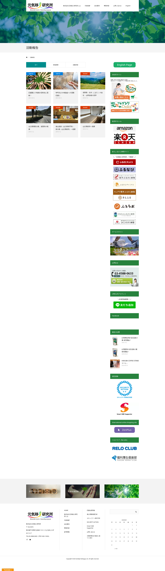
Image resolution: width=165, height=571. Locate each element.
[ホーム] (27, 57)
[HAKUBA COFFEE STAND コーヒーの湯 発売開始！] (115, 364)
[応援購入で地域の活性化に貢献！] (38, 80)
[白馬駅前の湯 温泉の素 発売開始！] (115, 353)
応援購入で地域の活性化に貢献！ (38, 94)
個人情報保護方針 (92, 514)
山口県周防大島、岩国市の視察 (38, 127)
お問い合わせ (117, 6)
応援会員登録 (91, 510)
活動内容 (75, 65)
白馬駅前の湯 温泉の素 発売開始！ (129, 350)
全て (36, 65)
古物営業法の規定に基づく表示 (93, 537)
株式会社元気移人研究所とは (72, 6)
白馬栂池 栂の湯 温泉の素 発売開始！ (130, 339)
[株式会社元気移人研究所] (40, 6)
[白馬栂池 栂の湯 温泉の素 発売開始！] (115, 341)
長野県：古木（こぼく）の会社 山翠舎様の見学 (93, 93)
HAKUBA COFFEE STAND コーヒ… (130, 362)
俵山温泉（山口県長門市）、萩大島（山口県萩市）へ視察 (66, 127)
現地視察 (55, 65)
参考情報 (67, 532)
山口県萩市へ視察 (89, 126)
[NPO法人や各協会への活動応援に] (65, 80)
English (128, 6)
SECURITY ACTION (93, 522)
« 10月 (115, 548)
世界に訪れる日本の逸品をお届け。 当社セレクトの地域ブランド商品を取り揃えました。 (124, 80)
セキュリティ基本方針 (93, 518)
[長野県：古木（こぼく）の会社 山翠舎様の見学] (92, 80)
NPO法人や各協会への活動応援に (65, 94)
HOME (66, 510)
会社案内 (97, 6)
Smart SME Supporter (90, 527)
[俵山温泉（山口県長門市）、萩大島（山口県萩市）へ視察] (65, 114)
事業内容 (106, 6)
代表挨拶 (87, 6)
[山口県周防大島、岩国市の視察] (38, 114)
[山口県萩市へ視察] (92, 114)
